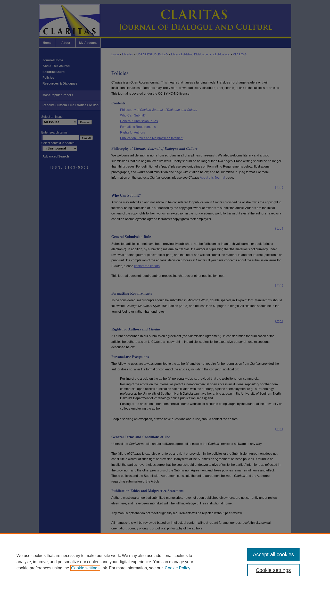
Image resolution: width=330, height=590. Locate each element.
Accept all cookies (273, 554)
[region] (165, 561)
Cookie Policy (177, 568)
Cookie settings (85, 568)
